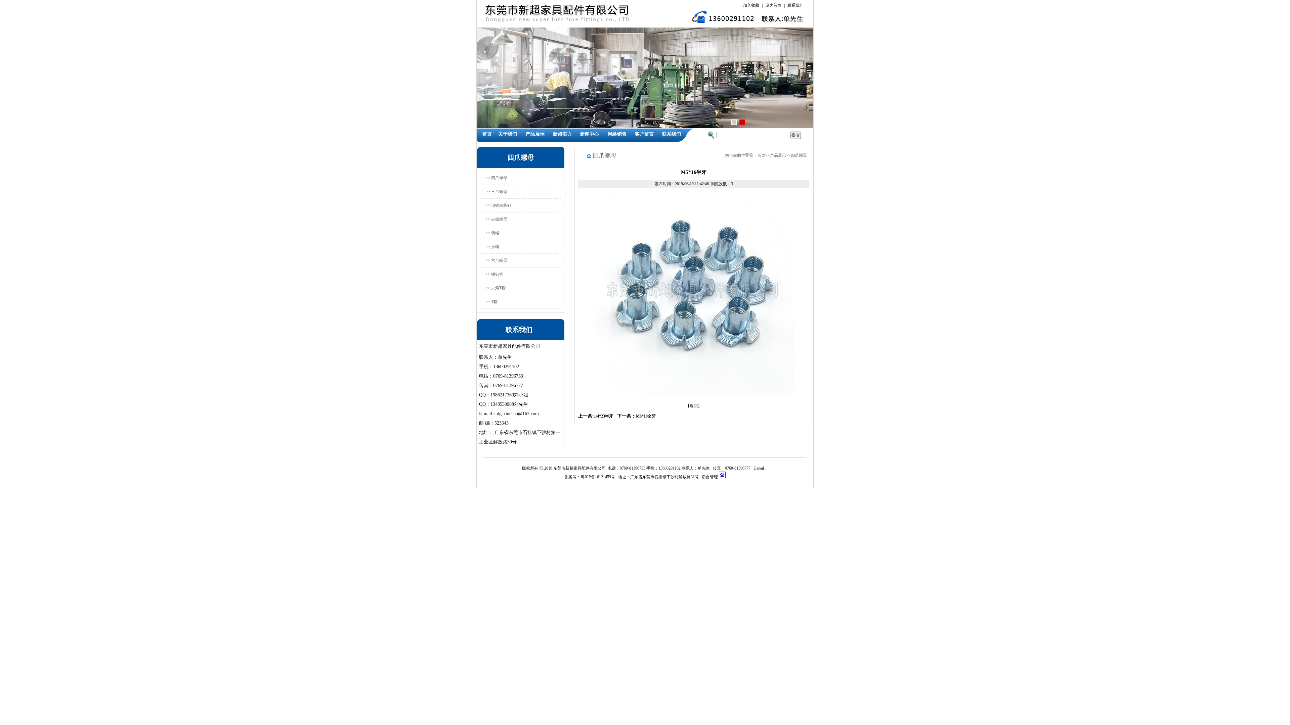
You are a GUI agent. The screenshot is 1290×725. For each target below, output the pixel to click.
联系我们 (795, 5)
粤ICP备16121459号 (597, 477)
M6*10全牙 (646, 416)
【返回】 (694, 405)
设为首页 (773, 5)
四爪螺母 (799, 155)
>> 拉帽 (492, 246)
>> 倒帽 (492, 233)
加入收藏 (751, 5)
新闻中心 (589, 134)
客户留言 (644, 134)
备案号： (572, 477)
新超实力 (562, 134)
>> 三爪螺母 (496, 191)
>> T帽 (491, 301)
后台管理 (710, 477)
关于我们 (507, 134)
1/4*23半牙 (603, 416)
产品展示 (535, 134)
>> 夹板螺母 (496, 219)
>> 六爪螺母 (496, 260)
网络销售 (617, 134)
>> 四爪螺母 (496, 178)
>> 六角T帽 (495, 288)
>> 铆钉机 (494, 274)
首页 (487, 134)
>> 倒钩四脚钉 (498, 205)
